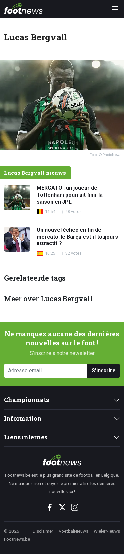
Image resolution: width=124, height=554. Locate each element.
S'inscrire (104, 370)
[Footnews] (62, 460)
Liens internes (25, 437)
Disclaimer (43, 531)
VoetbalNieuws (73, 531)
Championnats (26, 400)
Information (23, 418)
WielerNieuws (107, 531)
